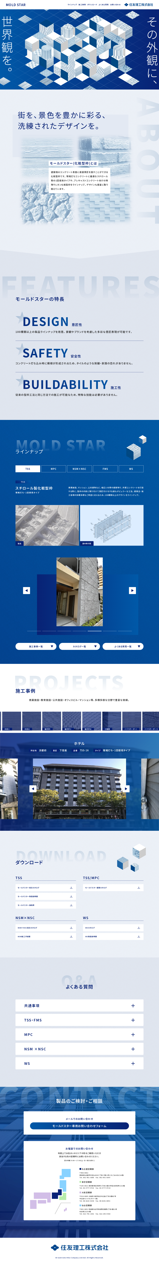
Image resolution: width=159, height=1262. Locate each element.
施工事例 (82, 4)
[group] (79, 49)
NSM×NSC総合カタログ (27, 928)
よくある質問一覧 (123, 646)
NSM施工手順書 (24, 936)
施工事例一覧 (36, 646)
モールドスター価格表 (26, 905)
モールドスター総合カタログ (28, 887)
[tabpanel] (79, 591)
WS (131, 469)
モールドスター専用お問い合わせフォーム (79, 1126)
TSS (27, 469)
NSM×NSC (79, 469)
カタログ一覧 (79, 646)
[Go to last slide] (32, 788)
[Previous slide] (26, 590)
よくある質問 (104, 4)
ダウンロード (92, 4)
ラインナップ (72, 4)
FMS (105, 469)
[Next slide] (132, 590)
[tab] (79, 1005)
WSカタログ (90, 928)
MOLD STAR (16, 4)
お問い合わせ (115, 4)
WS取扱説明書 (91, 936)
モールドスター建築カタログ (96, 887)
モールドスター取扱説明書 (28, 896)
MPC (54, 469)
